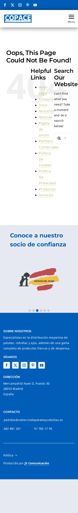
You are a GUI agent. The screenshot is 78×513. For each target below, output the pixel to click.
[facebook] (5, 5)
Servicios (46, 195)
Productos (47, 189)
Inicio (43, 105)
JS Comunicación (37, 463)
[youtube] (35, 5)
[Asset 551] (17, 15)
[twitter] (12, 5)
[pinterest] (27, 5)
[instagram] (20, 5)
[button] (29, 310)
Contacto (46, 99)
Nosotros (46, 111)
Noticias (45, 117)
